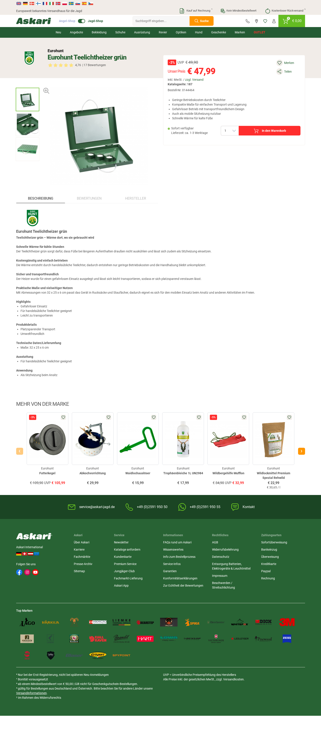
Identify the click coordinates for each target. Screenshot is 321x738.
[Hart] (145, 638)
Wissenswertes (173, 549)
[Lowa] (169, 638)
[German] (25, 3)
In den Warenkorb (274, 130)
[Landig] (50, 638)
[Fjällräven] (98, 638)
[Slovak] (77, 3)
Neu (58, 32)
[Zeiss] (287, 638)
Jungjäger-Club (124, 571)
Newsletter (121, 542)
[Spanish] (84, 3)
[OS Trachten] (74, 638)
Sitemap (79, 571)
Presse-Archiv (83, 564)
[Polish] (64, 3)
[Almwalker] (74, 622)
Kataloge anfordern (127, 549)
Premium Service (125, 564)
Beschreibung (40, 198)
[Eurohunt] (29, 58)
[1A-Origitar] (169, 622)
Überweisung (270, 556)
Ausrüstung (142, 32)
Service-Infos (172, 564)
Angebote (76, 32)
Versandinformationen (31, 693)
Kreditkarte (268, 564)
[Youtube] (35, 572)
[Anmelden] (274, 21)
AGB (215, 542)
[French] (45, 3)
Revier (163, 32)
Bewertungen (89, 198)
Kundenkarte (122, 556)
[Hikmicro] (98, 622)
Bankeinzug (269, 549)
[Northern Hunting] (50, 655)
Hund (198, 32)
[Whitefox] (240, 622)
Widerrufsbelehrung (225, 549)
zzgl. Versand (194, 79)
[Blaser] (74, 655)
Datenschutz (220, 556)
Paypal (266, 571)
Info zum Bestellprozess (179, 556)
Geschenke (218, 32)
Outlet (259, 32)
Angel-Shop (67, 21)
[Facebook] (19, 572)
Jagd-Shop (95, 21)
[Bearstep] (145, 622)
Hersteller (135, 198)
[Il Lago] (27, 622)
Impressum (219, 575)
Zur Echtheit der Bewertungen (183, 585)
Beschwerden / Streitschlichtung (223, 585)
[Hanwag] (27, 655)
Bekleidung (99, 32)
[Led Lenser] (240, 638)
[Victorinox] (216, 638)
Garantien (170, 571)
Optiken (181, 32)
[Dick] (263, 622)
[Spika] (192, 622)
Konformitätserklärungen (180, 578)
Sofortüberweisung (274, 542)
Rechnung (268, 578)
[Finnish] (38, 3)
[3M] (287, 622)
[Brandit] (121, 638)
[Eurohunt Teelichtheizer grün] (27, 99)
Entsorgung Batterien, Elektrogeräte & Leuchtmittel (231, 566)
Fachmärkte (82, 556)
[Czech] (91, 3)
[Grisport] (98, 655)
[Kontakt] (247, 21)
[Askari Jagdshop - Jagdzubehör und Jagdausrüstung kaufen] (33, 21)
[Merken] (265, 21)
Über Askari (81, 542)
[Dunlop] (192, 638)
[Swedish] (71, 3)
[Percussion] (27, 638)
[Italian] (51, 3)
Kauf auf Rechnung (199, 10)
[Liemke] (121, 622)
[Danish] (32, 3)
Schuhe (120, 32)
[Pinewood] (263, 638)
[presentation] (27, 84)
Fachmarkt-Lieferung (128, 578)
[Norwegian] (58, 3)
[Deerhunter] (216, 622)
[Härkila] (50, 622)
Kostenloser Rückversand (288, 10)
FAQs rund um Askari (177, 542)
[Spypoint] (121, 655)
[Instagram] (27, 572)
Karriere (79, 549)
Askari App (121, 585)
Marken (240, 32)
